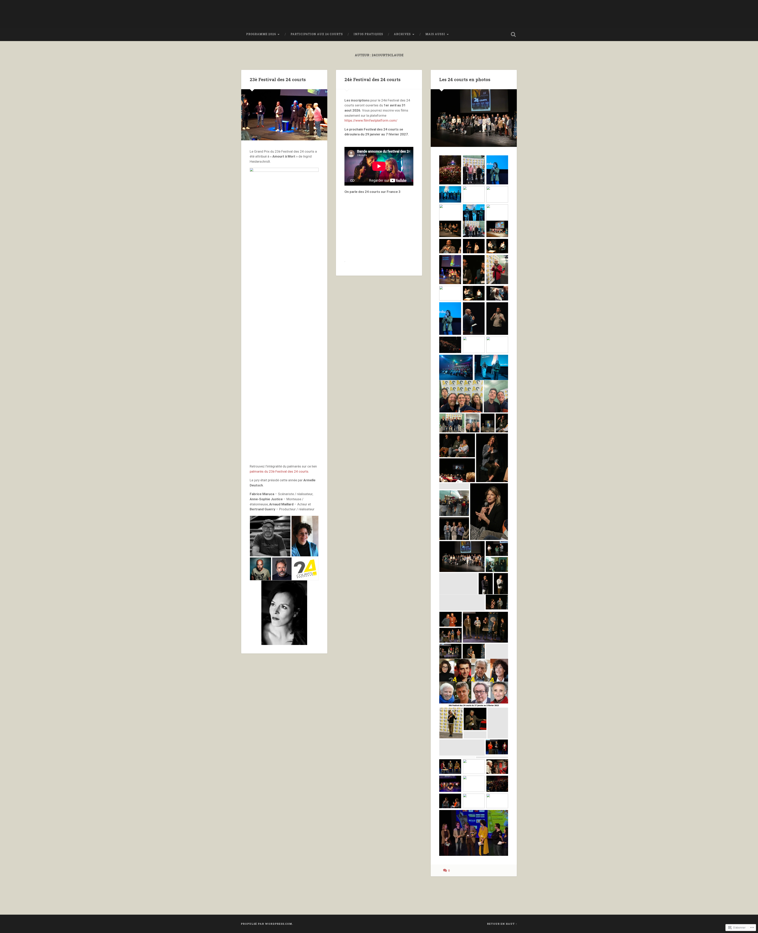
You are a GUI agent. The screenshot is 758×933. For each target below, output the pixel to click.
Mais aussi (435, 34)
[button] (270, 536)
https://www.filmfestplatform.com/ (370, 120)
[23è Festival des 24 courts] (284, 114)
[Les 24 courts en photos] (474, 118)
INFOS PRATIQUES (368, 34)
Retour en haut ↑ (502, 923)
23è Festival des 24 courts (278, 79)
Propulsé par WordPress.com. (267, 923)
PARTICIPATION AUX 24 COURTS (317, 34)
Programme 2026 (261, 34)
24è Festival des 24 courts (372, 79)
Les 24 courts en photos (464, 79)
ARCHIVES (402, 34)
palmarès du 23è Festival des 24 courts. (279, 471)
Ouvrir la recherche (513, 34)
